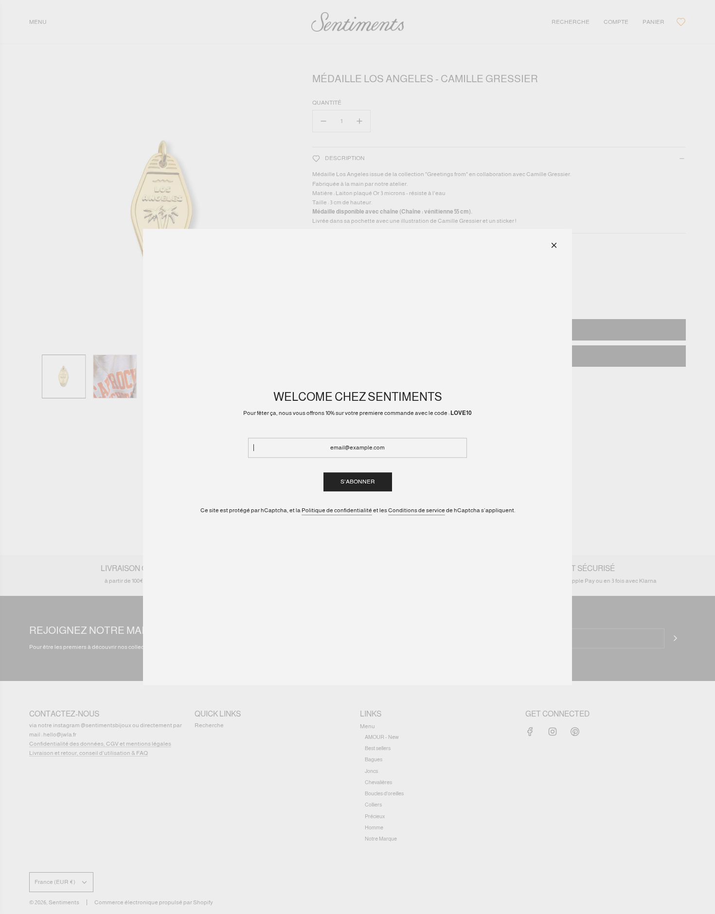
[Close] (554, 245)
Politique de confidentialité (337, 510)
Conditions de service (416, 510)
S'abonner (357, 481)
